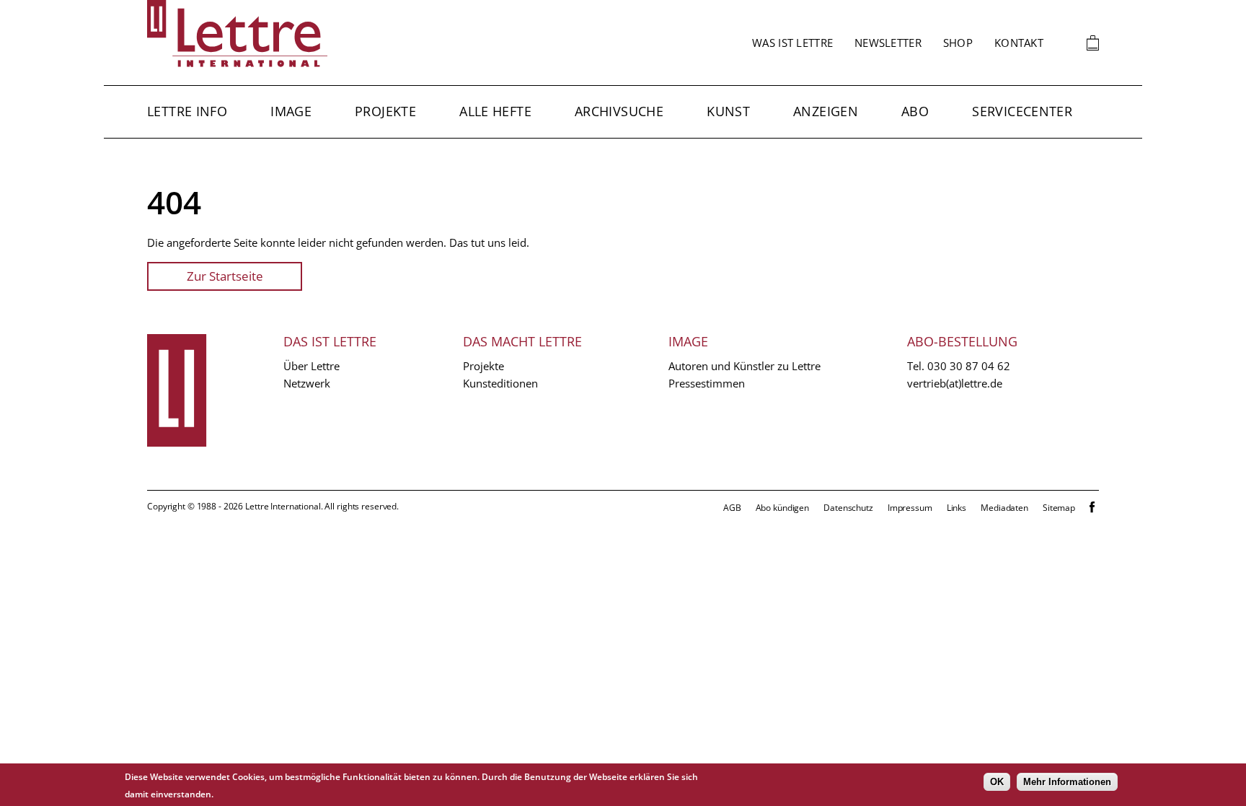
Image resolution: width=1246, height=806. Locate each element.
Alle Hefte (495, 111)
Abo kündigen (783, 507)
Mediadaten (1004, 507)
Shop (958, 42)
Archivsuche (619, 111)
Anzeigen (825, 111)
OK (997, 781)
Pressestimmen (706, 383)
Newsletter (888, 42)
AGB (732, 507)
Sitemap (1059, 507)
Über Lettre (311, 366)
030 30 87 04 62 (968, 366)
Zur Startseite (225, 276)
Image (291, 111)
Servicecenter (1022, 111)
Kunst (728, 111)
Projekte (385, 111)
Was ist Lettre (792, 42)
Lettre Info (187, 111)
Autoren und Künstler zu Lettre (744, 366)
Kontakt (1018, 42)
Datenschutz (848, 507)
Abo (915, 111)
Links (956, 507)
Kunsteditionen (500, 383)
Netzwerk (306, 383)
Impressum (910, 507)
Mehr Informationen (1067, 781)
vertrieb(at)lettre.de (954, 383)
